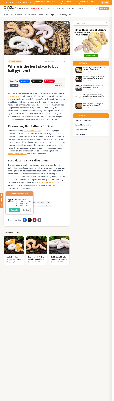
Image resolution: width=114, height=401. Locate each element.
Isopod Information (83, 125)
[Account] (91, 8)
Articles (75, 8)
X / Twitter (38, 81)
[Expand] (106, 134)
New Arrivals (59, 8)
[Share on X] (30, 220)
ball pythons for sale (32, 130)
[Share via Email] (39, 220)
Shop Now (103, 8)
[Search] (87, 8)
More (81, 8)
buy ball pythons (15, 96)
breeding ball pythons (17, 153)
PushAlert (23, 213)
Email (15, 85)
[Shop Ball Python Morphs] (91, 43)
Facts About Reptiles (83, 120)
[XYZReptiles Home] (13, 8)
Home (6, 15)
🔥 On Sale (34, 8)
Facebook (26, 81)
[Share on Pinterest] (35, 220)
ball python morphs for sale (41, 202)
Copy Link (58, 85)
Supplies (68, 8)
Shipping (51, 8)
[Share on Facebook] (25, 220)
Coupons (27, 8)
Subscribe (14, 210)
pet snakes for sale (45, 206)
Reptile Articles (16, 15)
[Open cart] (96, 8)
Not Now (25, 210)
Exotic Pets (43, 8)
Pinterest (50, 81)
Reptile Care (80, 134)
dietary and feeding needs (46, 182)
